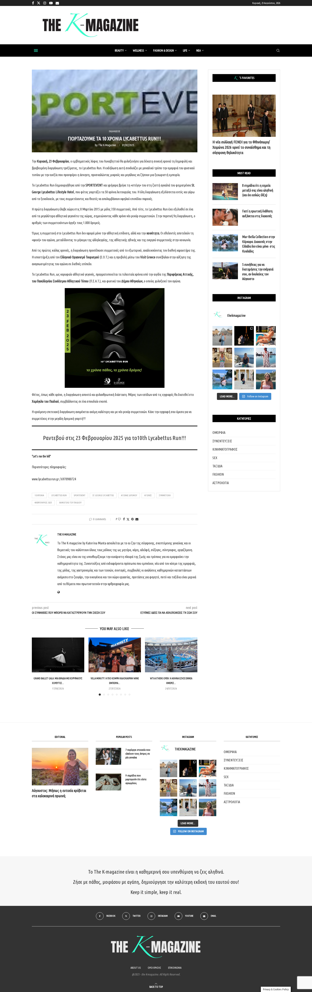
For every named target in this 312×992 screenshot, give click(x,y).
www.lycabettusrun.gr (45, 479)
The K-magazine (107, 145)
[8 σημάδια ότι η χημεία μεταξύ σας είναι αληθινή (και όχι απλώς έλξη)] (225, 191)
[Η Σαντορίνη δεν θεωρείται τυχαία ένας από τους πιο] (244, 357)
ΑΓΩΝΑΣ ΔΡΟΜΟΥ (129, 495)
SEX (214, 458)
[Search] (278, 50)
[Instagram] (44, 3)
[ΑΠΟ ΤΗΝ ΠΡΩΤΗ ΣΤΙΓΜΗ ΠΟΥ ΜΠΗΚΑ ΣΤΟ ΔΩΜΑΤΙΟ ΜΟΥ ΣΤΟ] (207, 788)
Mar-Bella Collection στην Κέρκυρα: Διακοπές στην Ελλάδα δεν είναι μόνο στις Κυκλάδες (258, 244)
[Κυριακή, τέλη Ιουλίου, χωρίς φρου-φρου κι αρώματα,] (266, 336)
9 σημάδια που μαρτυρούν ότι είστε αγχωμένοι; (135, 779)
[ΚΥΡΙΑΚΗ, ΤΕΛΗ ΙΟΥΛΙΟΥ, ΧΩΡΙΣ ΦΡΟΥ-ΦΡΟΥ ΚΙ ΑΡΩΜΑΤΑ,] (207, 768)
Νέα (198, 50)
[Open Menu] (36, 50)
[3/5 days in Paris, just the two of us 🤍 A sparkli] (244, 336)
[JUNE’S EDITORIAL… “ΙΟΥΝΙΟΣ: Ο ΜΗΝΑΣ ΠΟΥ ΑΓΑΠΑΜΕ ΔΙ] (207, 807)
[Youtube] (51, 3)
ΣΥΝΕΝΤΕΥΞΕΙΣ (222, 441)
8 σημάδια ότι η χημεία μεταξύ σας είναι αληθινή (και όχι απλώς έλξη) (257, 190)
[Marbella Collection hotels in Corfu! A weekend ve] (222, 379)
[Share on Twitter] (127, 519)
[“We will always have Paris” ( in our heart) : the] (222, 336)
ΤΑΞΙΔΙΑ (217, 466)
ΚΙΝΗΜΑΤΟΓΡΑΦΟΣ (225, 449)
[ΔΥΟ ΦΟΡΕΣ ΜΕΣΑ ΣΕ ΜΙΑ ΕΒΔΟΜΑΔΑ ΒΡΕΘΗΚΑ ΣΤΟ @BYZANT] (168, 788)
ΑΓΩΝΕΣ (148, 495)
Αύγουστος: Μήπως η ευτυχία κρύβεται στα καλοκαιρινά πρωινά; (59, 793)
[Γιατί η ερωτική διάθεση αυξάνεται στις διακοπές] (225, 217)
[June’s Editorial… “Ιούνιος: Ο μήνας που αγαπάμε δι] (266, 379)
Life (185, 50)
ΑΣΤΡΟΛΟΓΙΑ (220, 483)
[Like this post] (119, 519)
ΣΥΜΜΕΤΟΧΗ (165, 495)
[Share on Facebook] (124, 519)
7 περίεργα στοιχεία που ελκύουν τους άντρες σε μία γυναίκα (137, 753)
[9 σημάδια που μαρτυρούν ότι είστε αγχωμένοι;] (108, 781)
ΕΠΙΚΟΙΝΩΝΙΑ (174, 967)
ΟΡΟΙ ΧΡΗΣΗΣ (154, 967)
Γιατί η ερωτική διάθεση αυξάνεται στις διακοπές (257, 213)
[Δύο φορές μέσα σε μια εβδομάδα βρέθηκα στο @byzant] (222, 357)
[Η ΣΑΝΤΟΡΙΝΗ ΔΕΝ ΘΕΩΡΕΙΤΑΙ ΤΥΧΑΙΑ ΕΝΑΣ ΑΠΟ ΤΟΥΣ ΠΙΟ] (188, 788)
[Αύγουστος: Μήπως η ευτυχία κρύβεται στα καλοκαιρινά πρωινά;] (60, 766)
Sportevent (79, 495)
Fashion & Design (163, 50)
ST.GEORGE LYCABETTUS (103, 495)
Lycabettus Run (59, 495)
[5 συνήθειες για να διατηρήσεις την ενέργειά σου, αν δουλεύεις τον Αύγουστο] (225, 270)
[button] (37, 666)
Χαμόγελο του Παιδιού (70, 502)
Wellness (138, 50)
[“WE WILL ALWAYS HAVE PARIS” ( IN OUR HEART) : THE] (168, 768)
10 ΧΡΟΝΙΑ (39, 495)
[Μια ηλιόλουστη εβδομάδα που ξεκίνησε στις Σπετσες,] (244, 379)
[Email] (57, 3)
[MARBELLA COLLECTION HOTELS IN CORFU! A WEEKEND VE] (168, 807)
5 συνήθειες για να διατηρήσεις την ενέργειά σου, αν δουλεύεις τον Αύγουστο (257, 272)
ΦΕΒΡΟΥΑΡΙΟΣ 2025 (43, 502)
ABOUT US (136, 967)
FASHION (218, 474)
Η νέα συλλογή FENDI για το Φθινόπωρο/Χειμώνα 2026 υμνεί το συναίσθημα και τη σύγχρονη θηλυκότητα (241, 147)
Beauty (119, 50)
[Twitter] (39, 3)
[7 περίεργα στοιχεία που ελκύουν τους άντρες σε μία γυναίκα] (108, 756)
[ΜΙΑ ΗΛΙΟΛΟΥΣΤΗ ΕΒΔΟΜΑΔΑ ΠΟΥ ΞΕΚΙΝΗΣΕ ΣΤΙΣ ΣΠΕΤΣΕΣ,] (188, 807)
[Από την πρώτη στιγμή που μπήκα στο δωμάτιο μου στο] (266, 357)
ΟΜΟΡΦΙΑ (218, 432)
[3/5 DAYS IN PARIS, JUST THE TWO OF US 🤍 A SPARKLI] (188, 768)
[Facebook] (33, 3)
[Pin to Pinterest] (132, 519)
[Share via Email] (136, 519)
